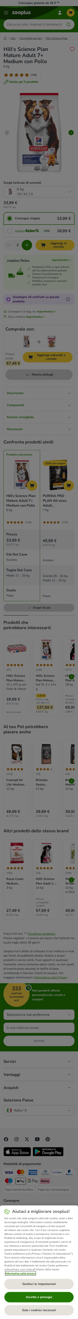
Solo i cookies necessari (39, 1310)
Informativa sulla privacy (20, 1273)
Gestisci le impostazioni (39, 1284)
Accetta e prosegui (39, 1297)
